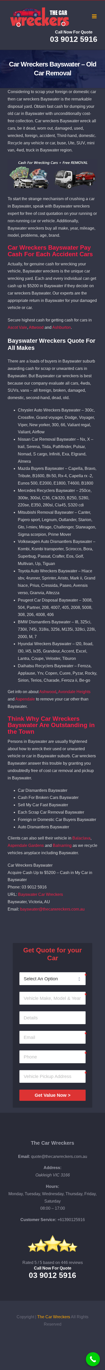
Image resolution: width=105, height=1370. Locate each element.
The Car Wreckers (52, 1143)
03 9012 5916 (73, 39)
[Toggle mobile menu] (94, 16)
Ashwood (47, 692)
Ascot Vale (17, 327)
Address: (52, 1168)
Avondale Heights (74, 692)
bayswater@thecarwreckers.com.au (52, 909)
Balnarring (62, 845)
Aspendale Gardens (26, 845)
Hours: (52, 1186)
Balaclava (81, 838)
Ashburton (61, 327)
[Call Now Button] (93, 1359)
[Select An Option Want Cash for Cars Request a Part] (52, 978)
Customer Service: (38, 1220)
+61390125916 (71, 1220)
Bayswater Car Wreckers (40, 894)
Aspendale (25, 699)
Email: (24, 1156)
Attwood (36, 327)
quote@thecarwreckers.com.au (59, 1156)
